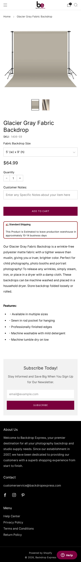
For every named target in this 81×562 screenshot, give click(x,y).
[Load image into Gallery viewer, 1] (35, 104)
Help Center (11, 516)
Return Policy (12, 535)
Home (7, 16)
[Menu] (5, 5)
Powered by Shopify (40, 553)
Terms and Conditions (18, 528)
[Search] (76, 5)
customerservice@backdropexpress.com (32, 485)
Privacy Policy (13, 522)
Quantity (8, 172)
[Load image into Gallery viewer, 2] (46, 104)
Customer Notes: (15, 187)
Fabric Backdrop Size (17, 143)
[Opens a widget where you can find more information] (67, 555)
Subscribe (40, 405)
